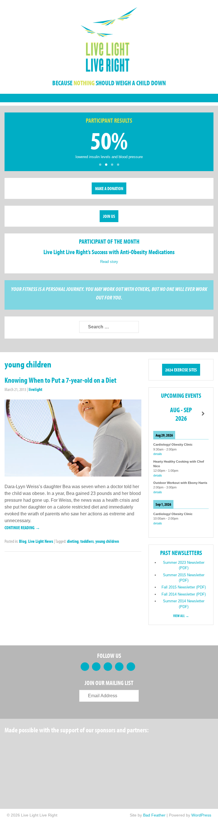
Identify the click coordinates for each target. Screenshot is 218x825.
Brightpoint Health (26, 771)
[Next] (203, 413)
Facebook (85, 666)
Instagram (131, 666)
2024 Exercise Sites (181, 370)
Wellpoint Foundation (156, 744)
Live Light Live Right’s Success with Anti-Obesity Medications (109, 252)
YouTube (119, 666)
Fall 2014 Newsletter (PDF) (184, 594)
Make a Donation (109, 188)
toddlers (87, 541)
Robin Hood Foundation (26, 744)
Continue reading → (22, 527)
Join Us (109, 216)
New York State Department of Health (112, 744)
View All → (181, 615)
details (157, 454)
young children (107, 541)
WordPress (201, 815)
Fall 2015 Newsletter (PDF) (184, 587)
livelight (35, 389)
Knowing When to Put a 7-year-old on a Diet (60, 380)
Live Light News (40, 541)
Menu (109, 98)
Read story (109, 262)
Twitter (96, 666)
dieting (73, 541)
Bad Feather (154, 815)
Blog (22, 541)
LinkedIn (108, 666)
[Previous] (158, 413)
